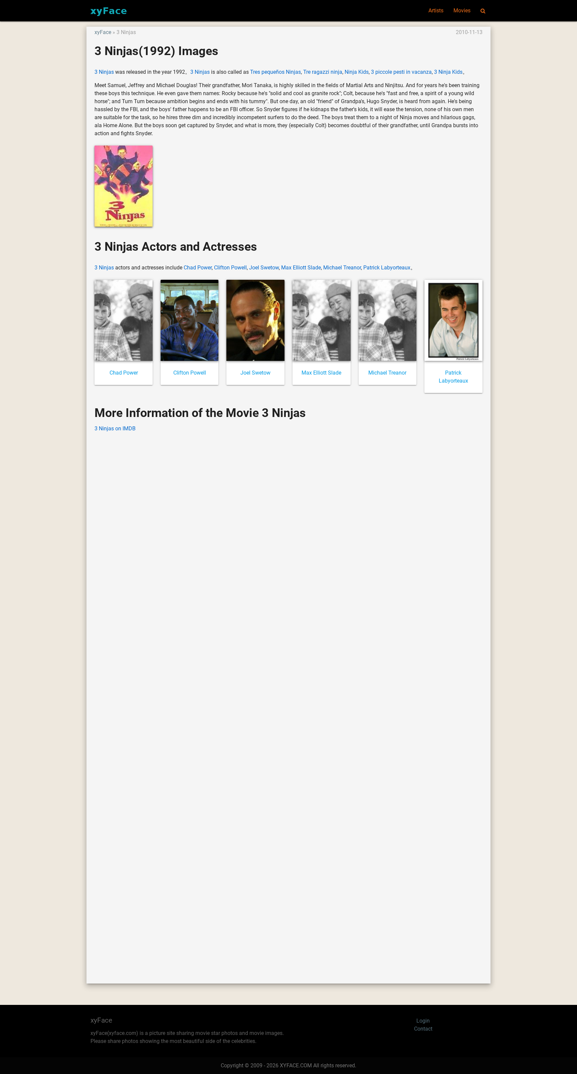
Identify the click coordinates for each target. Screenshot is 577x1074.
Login (423, 1021)
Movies (461, 10)
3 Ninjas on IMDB (115, 428)
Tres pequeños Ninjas (275, 72)
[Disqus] (288, 697)
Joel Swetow (264, 267)
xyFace (102, 32)
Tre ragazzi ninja (322, 72)
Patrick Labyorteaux (386, 267)
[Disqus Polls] (288, 522)
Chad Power (198, 267)
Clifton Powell (230, 267)
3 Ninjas (104, 72)
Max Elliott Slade (301, 267)
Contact (423, 1029)
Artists (435, 10)
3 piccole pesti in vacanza (401, 72)
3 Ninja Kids (448, 72)
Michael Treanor (342, 267)
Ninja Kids (357, 72)
